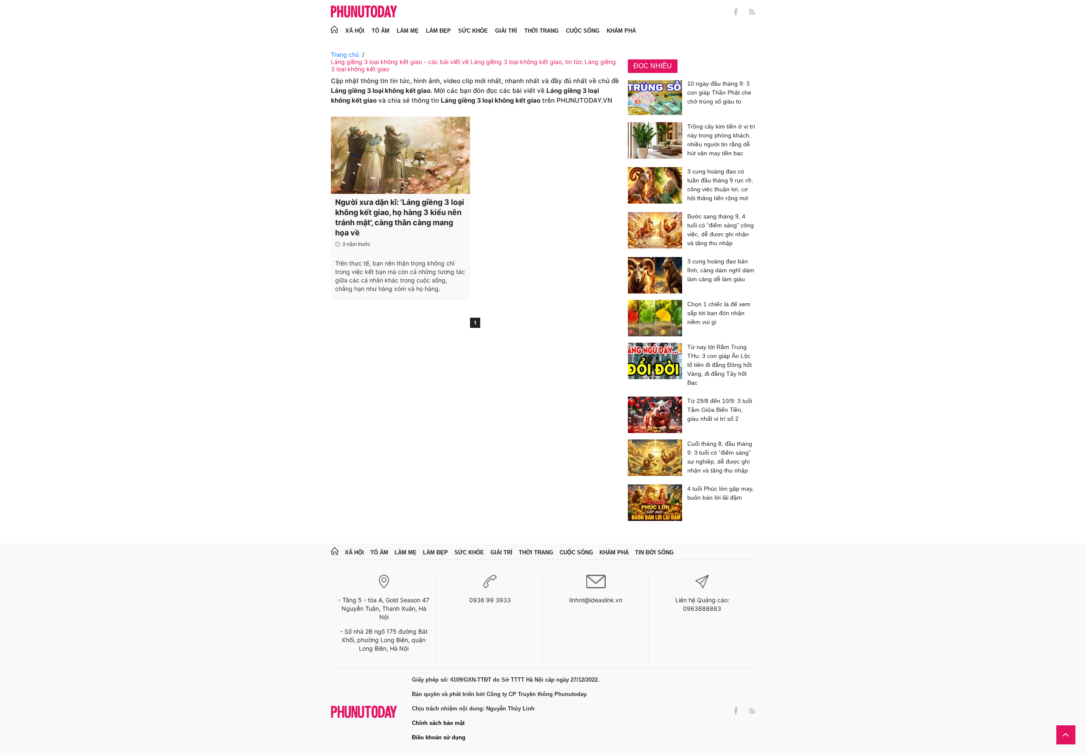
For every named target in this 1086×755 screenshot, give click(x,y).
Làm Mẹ (408, 31)
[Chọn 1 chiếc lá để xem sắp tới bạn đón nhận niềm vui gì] (655, 318)
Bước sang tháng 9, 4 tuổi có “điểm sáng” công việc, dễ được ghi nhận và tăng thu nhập (720, 229)
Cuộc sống (582, 31)
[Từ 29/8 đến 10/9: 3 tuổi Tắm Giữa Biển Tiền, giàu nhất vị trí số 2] (655, 415)
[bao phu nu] (364, 12)
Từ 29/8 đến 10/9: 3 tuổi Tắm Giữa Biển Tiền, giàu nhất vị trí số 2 (719, 409)
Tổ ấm (380, 31)
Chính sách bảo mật (438, 723)
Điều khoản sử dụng (438, 737)
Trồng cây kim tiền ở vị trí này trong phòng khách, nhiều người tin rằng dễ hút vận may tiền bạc (721, 140)
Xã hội (354, 31)
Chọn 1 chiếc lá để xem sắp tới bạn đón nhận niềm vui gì (718, 313)
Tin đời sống (654, 552)
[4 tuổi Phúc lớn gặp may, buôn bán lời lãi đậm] (655, 502)
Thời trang (541, 31)
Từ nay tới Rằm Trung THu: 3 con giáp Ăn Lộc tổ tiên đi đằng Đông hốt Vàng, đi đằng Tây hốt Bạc (719, 365)
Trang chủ (345, 54)
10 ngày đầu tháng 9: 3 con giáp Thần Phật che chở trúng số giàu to (719, 92)
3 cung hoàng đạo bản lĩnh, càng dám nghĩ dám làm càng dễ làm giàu (720, 270)
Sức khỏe (473, 31)
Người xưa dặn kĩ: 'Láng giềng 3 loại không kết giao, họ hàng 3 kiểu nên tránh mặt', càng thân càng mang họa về (399, 217)
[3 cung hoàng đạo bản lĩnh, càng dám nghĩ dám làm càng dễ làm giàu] (655, 275)
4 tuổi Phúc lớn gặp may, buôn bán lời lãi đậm (720, 493)
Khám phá (621, 31)
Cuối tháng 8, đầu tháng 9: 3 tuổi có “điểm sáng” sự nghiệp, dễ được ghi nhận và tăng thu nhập (719, 457)
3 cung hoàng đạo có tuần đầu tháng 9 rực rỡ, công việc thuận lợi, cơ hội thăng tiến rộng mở (720, 184)
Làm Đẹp (438, 31)
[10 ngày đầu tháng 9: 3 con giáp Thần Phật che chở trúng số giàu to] (655, 97)
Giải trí (506, 31)
